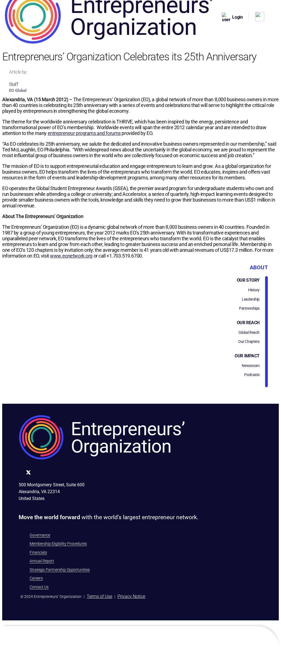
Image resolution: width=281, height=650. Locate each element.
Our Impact (247, 355)
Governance (40, 535)
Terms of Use (99, 596)
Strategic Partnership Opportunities (60, 569)
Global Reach (249, 332)
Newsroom (251, 365)
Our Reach (248, 322)
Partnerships (249, 308)
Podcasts (252, 374)
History (254, 290)
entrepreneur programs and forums (84, 133)
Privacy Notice (131, 596)
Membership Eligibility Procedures (58, 543)
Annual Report (42, 561)
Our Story (248, 280)
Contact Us (39, 587)
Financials (38, 552)
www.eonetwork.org (71, 256)
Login (237, 17)
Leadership (251, 299)
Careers (36, 578)
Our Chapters (249, 341)
